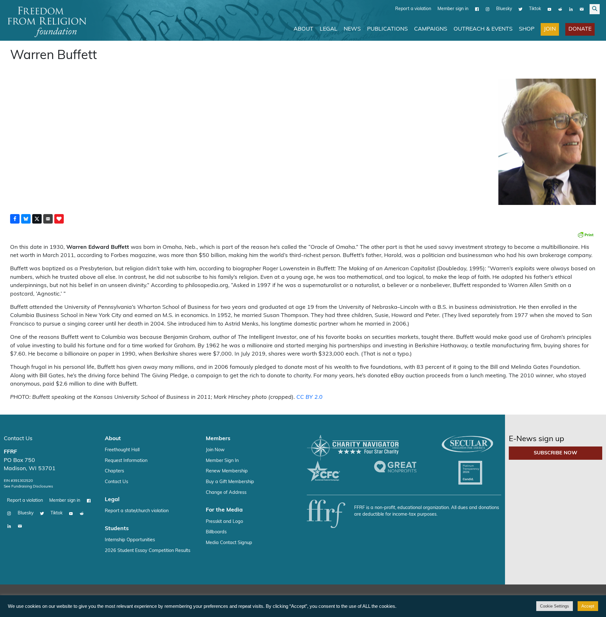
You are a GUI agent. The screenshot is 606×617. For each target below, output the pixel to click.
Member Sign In (222, 460)
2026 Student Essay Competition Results (147, 550)
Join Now (215, 450)
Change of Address (226, 492)
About (303, 29)
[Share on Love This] (59, 219)
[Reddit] (560, 9)
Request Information (126, 460)
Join (550, 29)
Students (117, 528)
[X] (520, 9)
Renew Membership (227, 471)
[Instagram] (487, 9)
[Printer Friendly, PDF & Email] (585, 234)
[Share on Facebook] (15, 219)
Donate (579, 29)
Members (218, 438)
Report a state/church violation (137, 511)
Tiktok (535, 9)
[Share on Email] (48, 219)
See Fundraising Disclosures (28, 486)
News (352, 29)
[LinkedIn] (571, 9)
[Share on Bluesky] (26, 219)
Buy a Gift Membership (230, 482)
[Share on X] (37, 219)
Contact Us (18, 438)
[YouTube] (549, 9)
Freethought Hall (122, 450)
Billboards (216, 532)
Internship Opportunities (130, 540)
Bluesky (504, 9)
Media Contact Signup (229, 543)
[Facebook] (477, 9)
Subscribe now (555, 453)
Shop (526, 29)
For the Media (224, 510)
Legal (328, 29)
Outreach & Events (483, 29)
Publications (387, 29)
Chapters (114, 471)
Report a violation (413, 9)
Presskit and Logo (224, 521)
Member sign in (452, 9)
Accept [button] (587, 606)
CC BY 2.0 (309, 397)
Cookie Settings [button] (554, 606)
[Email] (581, 9)
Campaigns (430, 29)
